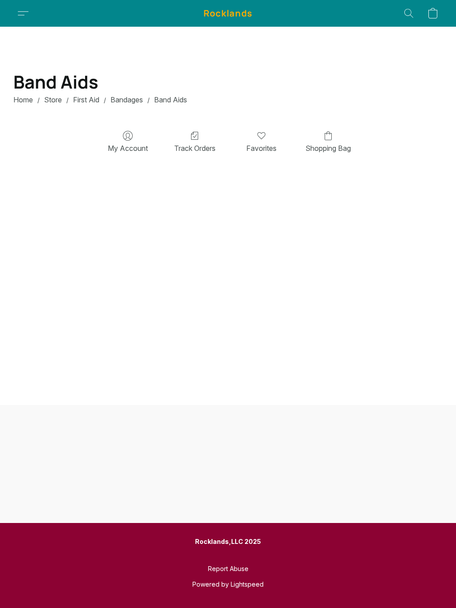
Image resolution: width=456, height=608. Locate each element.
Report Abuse (228, 568)
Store (53, 99)
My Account (128, 148)
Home (23, 99)
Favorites (261, 148)
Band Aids (170, 99)
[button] (228, 13)
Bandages (126, 99)
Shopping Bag (328, 148)
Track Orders (195, 148)
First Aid (86, 99)
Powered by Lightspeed (228, 584)
